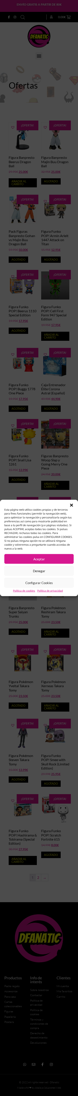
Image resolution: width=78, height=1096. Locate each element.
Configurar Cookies (39, 583)
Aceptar (39, 559)
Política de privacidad (50, 591)
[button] (71, 505)
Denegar (39, 571)
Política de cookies (24, 591)
